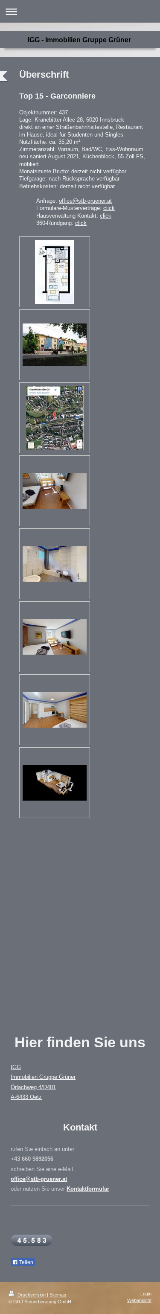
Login (145, 1293)
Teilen (25, 1262)
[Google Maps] (55, 418)
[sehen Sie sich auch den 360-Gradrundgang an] (55, 783)
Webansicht (139, 1300)
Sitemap (57, 1294)
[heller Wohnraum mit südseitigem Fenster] (55, 491)
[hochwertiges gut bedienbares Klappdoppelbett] (55, 637)
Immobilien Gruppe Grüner (43, 1077)
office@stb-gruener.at (85, 201)
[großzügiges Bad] (55, 564)
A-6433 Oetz (26, 1097)
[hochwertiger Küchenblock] (55, 710)
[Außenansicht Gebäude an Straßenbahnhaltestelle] (55, 344)
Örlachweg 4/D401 (33, 1087)
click (109, 208)
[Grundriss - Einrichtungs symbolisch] (54, 272)
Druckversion (31, 1294)
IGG (16, 1067)
